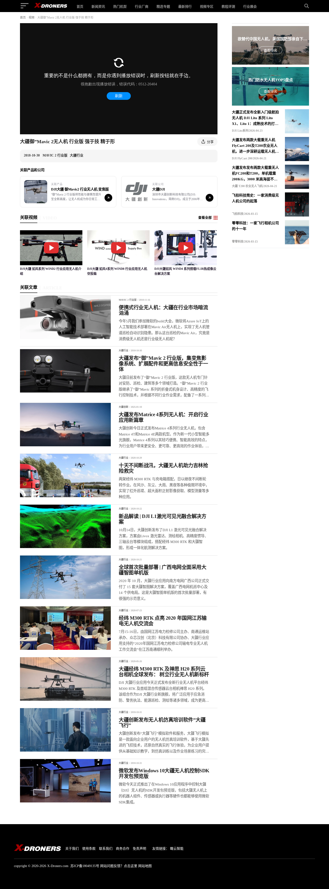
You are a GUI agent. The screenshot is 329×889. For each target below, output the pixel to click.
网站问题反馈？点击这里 (118, 866)
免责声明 (139, 848)
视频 (31, 17)
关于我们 (72, 848)
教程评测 (228, 6)
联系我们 (105, 848)
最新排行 (185, 6)
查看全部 (205, 217)
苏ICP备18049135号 (84, 866)
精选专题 (163, 6)
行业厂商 (141, 6)
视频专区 (206, 6)
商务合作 (122, 848)
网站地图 (145, 866)
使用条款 (89, 848)
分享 (210, 142)
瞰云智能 (177, 848)
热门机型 (120, 6)
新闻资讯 (98, 6)
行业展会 (250, 6)
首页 (80, 6)
